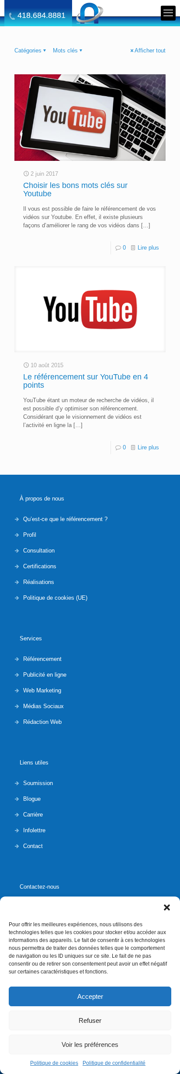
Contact (33, 846)
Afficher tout (150, 50)
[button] (167, 907)
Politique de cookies (54, 1063)
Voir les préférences (90, 1044)
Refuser (90, 1020)
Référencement (42, 659)
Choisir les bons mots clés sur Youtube (75, 189)
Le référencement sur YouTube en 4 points (85, 380)
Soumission (38, 783)
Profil (29, 535)
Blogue (32, 799)
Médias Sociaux (43, 706)
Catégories (28, 50)
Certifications (39, 566)
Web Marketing (42, 690)
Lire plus (148, 247)
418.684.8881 (41, 15)
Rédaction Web (42, 722)
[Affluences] (90, 13)
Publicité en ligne (44, 674)
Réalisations (38, 582)
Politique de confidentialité (114, 1063)
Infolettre (34, 830)
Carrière (33, 814)
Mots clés (65, 50)
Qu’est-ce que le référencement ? (65, 519)
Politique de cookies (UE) (55, 597)
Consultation (39, 550)
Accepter (90, 996)
